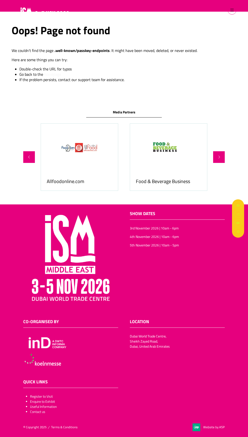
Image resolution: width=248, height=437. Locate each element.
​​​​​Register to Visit (41, 396)
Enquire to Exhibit (42, 401)
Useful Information (43, 406)
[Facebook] (238, 205)
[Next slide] (219, 157)
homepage (52, 74)
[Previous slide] (29, 157)
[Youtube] (238, 223)
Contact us (37, 411)
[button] (232, 10)
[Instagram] (238, 214)
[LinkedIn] (238, 231)
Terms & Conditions (64, 427)
